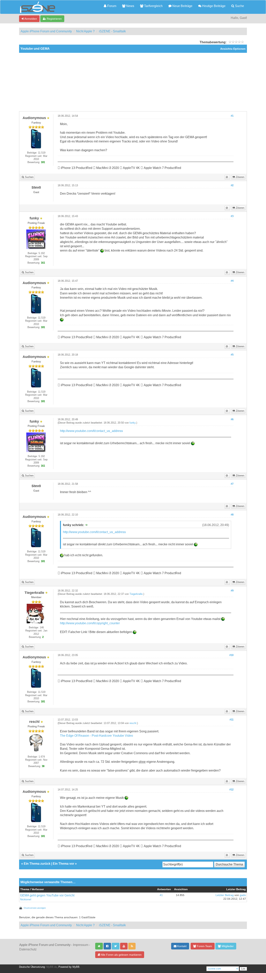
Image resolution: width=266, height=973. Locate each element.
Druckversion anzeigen (35, 908)
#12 (231, 789)
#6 (232, 419)
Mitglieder (227, 946)
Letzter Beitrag (225, 895)
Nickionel (25, 899)
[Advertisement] (133, 82)
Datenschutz (28, 949)
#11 (231, 719)
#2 (232, 185)
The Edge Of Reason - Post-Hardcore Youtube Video (96, 735)
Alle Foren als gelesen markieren (121, 954)
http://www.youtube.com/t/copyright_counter (90, 623)
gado (243, 895)
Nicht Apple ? (85, 31)
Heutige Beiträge (213, 6)
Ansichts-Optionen (233, 48)
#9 (232, 590)
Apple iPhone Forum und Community (46, 31)
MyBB (75, 967)
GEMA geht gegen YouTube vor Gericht (47, 895)
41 (161, 895)
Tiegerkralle (136, 594)
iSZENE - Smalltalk (112, 31)
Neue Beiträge (182, 6)
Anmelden (30, 18)
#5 (232, 354)
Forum (111, 6)
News (129, 6)
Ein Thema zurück (37, 863)
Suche (239, 6)
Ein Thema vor (63, 863)
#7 (232, 484)
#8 (232, 514)
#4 (232, 281)
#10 (231, 655)
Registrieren (54, 18)
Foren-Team (204, 946)
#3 (232, 216)
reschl (132, 723)
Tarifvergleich (153, 6)
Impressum (80, 945)
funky (132, 422)
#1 (232, 116)
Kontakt (181, 946)
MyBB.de (51, 967)
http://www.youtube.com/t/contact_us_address (91, 431)
